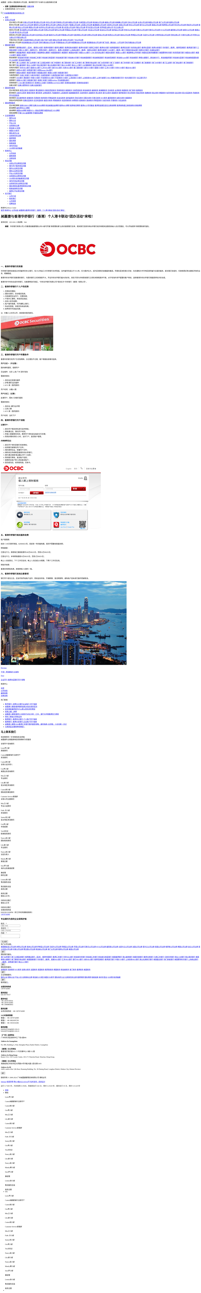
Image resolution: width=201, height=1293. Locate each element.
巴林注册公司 (175, 35)
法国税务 (91, 93)
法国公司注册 (124, 25)
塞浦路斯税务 (74, 93)
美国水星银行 (110, 52)
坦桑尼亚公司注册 (28, 35)
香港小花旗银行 (64, 50)
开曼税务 (114, 100)
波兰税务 (178, 93)
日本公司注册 (132, 22)
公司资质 (12, 201)
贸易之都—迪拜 (11, 712)
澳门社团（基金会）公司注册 (113, 42)
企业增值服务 (10, 115)
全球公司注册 (10, 20)
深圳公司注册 (68, 40)
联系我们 (12, 198)
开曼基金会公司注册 (63, 42)
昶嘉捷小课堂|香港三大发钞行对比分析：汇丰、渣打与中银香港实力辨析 (32, 714)
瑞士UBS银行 (66, 65)
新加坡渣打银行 (62, 58)
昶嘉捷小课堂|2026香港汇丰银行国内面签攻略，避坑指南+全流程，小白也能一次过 (36, 724)
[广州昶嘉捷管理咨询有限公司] (12, 13)
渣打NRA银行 (57, 68)
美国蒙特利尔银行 (166, 52)
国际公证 (12, 120)
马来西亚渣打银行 (57, 75)
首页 (6, 17)
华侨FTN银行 (120, 68)
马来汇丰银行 (25, 75)
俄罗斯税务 (123, 93)
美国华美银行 (32, 52)
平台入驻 (12, 123)
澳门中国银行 (56, 63)
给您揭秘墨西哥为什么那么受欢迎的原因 (20, 709)
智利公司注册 (59, 30)
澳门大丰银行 (157, 63)
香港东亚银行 (147, 47)
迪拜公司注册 (92, 35)
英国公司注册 (157, 25)
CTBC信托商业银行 (97, 52)
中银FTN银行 (36, 78)
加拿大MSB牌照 (39, 105)
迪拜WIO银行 (21, 70)
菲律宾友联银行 (71, 83)
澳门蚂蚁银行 (188, 63)
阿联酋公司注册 (67, 35)
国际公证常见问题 (16, 171)
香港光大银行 (39, 47)
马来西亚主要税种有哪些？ (15, 727)
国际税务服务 (10, 88)
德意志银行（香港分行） (48, 50)
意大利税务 (131, 93)
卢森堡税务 (56, 93)
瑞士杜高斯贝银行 (54, 65)
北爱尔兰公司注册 (26, 25)
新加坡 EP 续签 (14, 128)
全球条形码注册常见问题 (18, 183)
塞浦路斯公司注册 (99, 25)
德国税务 (162, 93)
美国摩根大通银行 (44, 52)
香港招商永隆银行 (71, 47)
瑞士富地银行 (21, 65)
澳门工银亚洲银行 (44, 63)
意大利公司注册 (180, 25)
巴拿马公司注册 (154, 30)
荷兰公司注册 (134, 25)
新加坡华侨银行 (24, 58)
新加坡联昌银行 (98, 58)
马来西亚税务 (77, 90)
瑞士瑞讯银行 (42, 65)
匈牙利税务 (170, 93)
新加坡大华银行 (74, 58)
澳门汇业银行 (167, 63)
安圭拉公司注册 (105, 30)
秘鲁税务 (30, 98)
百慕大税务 (87, 98)
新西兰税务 (24, 90)
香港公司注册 (174, 22)
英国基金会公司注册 (94, 42)
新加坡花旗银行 (110, 58)
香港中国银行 (49, 47)
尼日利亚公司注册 (42, 35)
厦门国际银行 (79, 68)
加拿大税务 (120, 98)
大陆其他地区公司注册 (31, 40)
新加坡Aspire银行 (123, 58)
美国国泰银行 (56, 52)
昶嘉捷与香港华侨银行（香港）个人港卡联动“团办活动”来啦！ (42, 210)
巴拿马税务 (96, 98)
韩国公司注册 (153, 22)
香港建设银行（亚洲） (24, 47)
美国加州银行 (74, 52)
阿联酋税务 (57, 100)
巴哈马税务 (79, 98)
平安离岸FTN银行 (61, 78)
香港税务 (139, 90)
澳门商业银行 (178, 63)
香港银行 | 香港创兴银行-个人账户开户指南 (21, 719)
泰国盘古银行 (42, 73)
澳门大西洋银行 (104, 63)
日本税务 (111, 90)
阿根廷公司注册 (71, 30)
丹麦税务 (196, 93)
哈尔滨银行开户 (131, 78)
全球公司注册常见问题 (17, 163)
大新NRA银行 (68, 68)
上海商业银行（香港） (78, 50)
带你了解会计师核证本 (13, 717)
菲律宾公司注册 (62, 22)
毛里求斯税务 (67, 100)
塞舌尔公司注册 (55, 35)
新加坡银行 (134, 58)
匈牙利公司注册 (45, 27)
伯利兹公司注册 (118, 30)
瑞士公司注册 (23, 27)
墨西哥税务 (112, 98)
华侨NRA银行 (25, 68)
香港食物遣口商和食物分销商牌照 (129, 105)
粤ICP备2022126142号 (22, 1082)
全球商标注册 (14, 125)
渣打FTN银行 (89, 68)
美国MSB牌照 (21, 110)
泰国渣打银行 (63, 73)
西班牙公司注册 (192, 25)
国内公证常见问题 (16, 168)
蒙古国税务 (40, 90)
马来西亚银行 (46, 75)
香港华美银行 (103, 50)
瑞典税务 (148, 93)
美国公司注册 (74, 949)
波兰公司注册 (56, 27)
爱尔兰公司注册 (145, 25)
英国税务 (114, 93)
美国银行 (65, 52)
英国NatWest (52, 80)
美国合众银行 (190, 52)
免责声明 (10, 1082)
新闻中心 (8, 151)
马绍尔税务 (106, 100)
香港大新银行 (157, 47)
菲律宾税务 (61, 90)
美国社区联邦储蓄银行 (150, 52)
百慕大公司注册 (142, 30)
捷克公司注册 (51, 25)
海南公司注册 (57, 40)
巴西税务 (37, 98)
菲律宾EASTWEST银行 (55, 83)
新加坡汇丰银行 (36, 58)
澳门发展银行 (147, 63)
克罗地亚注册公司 (106, 27)
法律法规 (12, 158)
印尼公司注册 (51, 22)
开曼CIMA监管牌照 (25, 113)
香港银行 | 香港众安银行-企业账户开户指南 (21, 722)
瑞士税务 (155, 93)
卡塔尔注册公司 (187, 35)
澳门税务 (132, 90)
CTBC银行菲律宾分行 (26, 83)
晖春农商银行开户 (117, 78)
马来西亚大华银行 (71, 75)
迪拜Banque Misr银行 (45, 70)
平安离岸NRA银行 (48, 78)
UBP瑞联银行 (87, 65)
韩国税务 (125, 90)
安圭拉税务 (61, 98)
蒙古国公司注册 (39, 22)
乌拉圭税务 (122, 100)
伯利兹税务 (70, 98)
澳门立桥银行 (32, 63)
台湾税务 (118, 90)
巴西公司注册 (49, 30)
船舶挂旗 (12, 143)
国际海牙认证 (14, 133)
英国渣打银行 (32, 80)
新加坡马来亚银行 (49, 58)
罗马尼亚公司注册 (92, 27)
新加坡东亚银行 (179, 58)
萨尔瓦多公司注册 (21, 32)
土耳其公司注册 (86, 25)
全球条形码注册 (15, 136)
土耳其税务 (64, 93)
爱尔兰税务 (107, 93)
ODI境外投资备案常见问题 (19, 178)
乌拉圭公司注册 (93, 30)
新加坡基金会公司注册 (29, 42)
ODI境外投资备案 (15, 148)
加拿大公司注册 (188, 30)
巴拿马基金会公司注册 (47, 42)
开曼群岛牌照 (38, 113)
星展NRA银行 (35, 68)
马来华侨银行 (35, 75)
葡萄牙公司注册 (39, 25)
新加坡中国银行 (25, 60)
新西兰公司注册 (114, 35)
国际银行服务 (10, 45)
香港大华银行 (144, 50)
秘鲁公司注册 (39, 30)
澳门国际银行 (67, 63)
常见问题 (8, 161)
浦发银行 (26, 78)
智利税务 (44, 98)
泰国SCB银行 (53, 73)
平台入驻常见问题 (16, 173)
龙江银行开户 (142, 78)
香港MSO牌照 (64, 105)
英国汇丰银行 (43, 80)
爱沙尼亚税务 (187, 93)
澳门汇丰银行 (77, 63)
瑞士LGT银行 (77, 65)
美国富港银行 (21, 52)
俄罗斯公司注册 (168, 25)
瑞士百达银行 (98, 65)
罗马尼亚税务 (14, 95)
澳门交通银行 (136, 63)
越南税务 (95, 90)
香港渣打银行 (192, 47)
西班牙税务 (140, 93)
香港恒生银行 (126, 47)
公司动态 (12, 153)
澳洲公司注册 (125, 35)
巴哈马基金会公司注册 (132, 42)
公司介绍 (12, 196)
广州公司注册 (78, 40)
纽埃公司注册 (103, 35)
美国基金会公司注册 (78, 42)
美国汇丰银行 (22, 55)
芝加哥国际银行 (63, 80)
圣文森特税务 (21, 98)
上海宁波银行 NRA (104, 78)
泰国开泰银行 (32, 73)
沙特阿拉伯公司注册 (162, 35)
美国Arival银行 (84, 52)
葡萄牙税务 (31, 93)
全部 (2, 688)
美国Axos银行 (121, 52)
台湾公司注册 (143, 22)
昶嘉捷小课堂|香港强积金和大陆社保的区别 (21, 706)
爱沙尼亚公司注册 (68, 27)
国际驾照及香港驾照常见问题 (20, 186)
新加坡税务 (87, 90)
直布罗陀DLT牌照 (23, 108)
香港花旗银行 (181, 47)
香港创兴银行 (105, 47)
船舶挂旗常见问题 (16, 188)
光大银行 (19, 78)
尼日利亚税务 (39, 100)
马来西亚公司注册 (85, 22)
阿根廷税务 (52, 98)
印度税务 (31, 90)
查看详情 (30, 6)
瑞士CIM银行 (32, 65)
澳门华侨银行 (126, 63)
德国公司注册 (33, 27)
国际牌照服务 (10, 103)
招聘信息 (12, 204)
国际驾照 (12, 141)
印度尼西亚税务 (50, 90)
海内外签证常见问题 (16, 181)
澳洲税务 (89, 100)
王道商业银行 (155, 50)
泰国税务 (68, 90)
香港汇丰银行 (94, 47)
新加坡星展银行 (86, 58)
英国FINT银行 (21, 80)
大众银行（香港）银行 (116, 50)
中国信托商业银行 (132, 50)
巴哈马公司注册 (130, 30)
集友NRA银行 (131, 68)
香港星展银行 (115, 47)
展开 (3, 952)
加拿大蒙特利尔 (24, 85)
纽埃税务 (82, 100)
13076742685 (5, 914)
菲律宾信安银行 (83, 83)
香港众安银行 (92, 50)
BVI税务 (104, 98)
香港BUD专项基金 (87, 105)
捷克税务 (39, 93)
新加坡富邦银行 (167, 58)
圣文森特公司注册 (26, 30)
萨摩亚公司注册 (136, 35)
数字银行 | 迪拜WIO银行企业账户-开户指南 (21, 704)
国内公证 (12, 118)
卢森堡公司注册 (74, 25)
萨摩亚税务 (97, 100)
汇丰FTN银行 (110, 68)
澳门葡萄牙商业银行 (90, 63)
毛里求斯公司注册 (80, 35)
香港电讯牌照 (75, 105)
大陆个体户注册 (46, 40)
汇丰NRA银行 (46, 68)
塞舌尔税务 (48, 100)
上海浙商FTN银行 (75, 78)
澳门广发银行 (115, 63)
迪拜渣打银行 (32, 70)
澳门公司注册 (164, 22)
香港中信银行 (84, 47)
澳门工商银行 (21, 63)
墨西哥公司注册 (176, 30)
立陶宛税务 (47, 93)
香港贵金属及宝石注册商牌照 (105, 105)
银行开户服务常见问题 (17, 166)
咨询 (6, 1090)
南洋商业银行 (136, 47)
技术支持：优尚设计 (37, 1082)
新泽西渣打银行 (179, 52)
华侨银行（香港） (169, 47)
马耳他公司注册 (112, 25)
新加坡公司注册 (98, 22)
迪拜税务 (75, 100)
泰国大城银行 (21, 73)
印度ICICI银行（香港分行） (28, 50)
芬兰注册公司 (118, 27)
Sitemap (3, 1082)
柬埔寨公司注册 (121, 22)
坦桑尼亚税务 (28, 100)
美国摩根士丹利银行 (134, 52)
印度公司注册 (28, 22)
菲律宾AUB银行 (41, 83)
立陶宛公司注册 (62, 25)
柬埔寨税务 (103, 90)
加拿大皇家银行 (36, 85)
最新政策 (12, 156)
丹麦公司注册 (80, 27)
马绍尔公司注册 (149, 35)
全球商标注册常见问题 (17, 176)
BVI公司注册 (165, 30)
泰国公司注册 (73, 22)
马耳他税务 (84, 93)
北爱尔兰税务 (21, 93)
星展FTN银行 (99, 68)
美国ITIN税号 (14, 131)
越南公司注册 (110, 22)
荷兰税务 (98, 93)
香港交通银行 (59, 47)
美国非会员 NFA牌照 (52, 110)
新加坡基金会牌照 (52, 105)
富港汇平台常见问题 (16, 191)
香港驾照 (12, 138)
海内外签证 (13, 146)
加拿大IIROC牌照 (26, 105)
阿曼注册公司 (21, 37)
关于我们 (8, 193)
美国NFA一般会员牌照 (35, 110)
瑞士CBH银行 (108, 65)
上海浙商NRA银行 (89, 78)
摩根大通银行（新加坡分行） (150, 58)
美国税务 (128, 98)
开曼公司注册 (82, 30)
